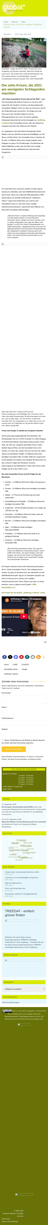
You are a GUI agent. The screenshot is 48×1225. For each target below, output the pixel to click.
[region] (24, 965)
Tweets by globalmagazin (11, 1002)
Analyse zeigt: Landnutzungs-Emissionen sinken (22, 872)
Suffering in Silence (11, 674)
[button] (4, 657)
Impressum (6, 1219)
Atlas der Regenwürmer (13, 883)
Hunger (24, 669)
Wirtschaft (27, 34)
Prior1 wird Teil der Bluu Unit (15, 888)
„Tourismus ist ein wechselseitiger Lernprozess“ (22, 877)
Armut (6, 664)
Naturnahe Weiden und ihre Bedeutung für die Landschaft (24, 822)
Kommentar (6, 693)
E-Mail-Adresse (8, 718)
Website (5, 729)
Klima (17, 34)
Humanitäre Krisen (11, 669)
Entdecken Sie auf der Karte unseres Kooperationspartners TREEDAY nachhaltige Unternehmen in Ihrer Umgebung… (21, 939)
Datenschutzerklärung (10, 1221)
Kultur (21, 34)
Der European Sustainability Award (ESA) (17, 807)
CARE (15, 664)
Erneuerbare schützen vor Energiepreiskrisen (21, 894)
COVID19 (25, 664)
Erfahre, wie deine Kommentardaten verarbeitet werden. (21, 759)
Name (4, 707)
